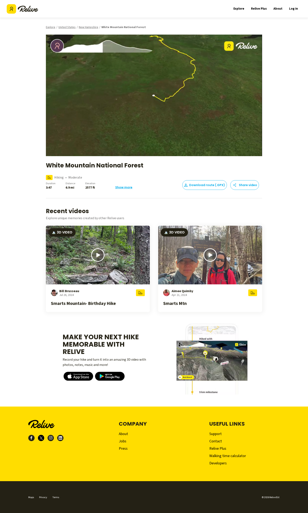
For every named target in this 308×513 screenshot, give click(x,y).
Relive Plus (259, 8)
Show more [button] (123, 187)
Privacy (43, 497)
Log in (293, 8)
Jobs (122, 441)
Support (215, 434)
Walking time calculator (227, 456)
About (277, 8)
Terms (55, 497)
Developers (218, 463)
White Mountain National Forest (123, 27)
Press (123, 448)
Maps (31, 497)
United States (67, 27)
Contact (215, 441)
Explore (238, 8)
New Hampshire (88, 27)
